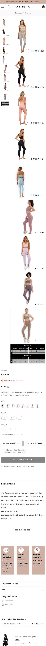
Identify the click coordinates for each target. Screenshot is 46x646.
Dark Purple (32, 406)
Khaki (18, 406)
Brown (37, 406)
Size (3, 413)
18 (5, 466)
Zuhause (18, 13)
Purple (13, 406)
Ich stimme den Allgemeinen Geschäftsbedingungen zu (15, 451)
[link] (42, 51)
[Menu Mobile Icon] (2, 6)
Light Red (23, 406)
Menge (4, 424)
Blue (8, 406)
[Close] (43, 635)
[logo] (23, 7)
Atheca (4, 370)
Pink (27, 406)
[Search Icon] (9, 7)
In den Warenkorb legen (13, 443)
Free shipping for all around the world (22, 2)
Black (3, 406)
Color (4, 401)
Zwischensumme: (8, 434)
